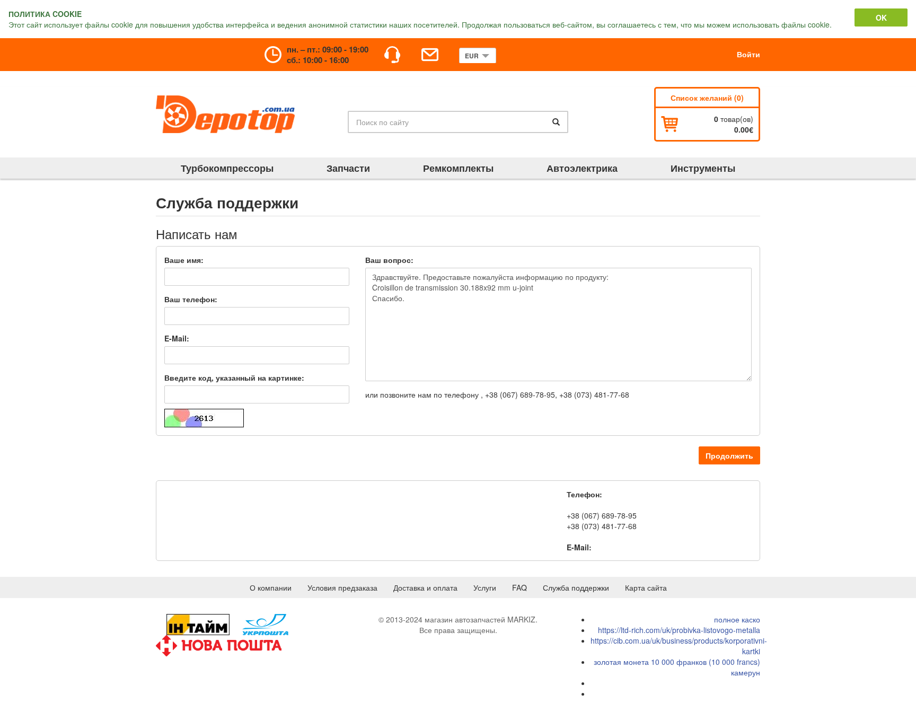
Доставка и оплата (425, 587)
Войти (748, 54)
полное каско (737, 619)
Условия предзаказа (342, 587)
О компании (271, 587)
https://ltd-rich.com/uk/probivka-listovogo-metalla (679, 630)
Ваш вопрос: (389, 259)
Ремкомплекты (458, 168)
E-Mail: (176, 338)
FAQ (519, 587)
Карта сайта (646, 587)
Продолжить (729, 455)
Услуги (484, 587)
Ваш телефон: (190, 299)
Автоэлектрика (582, 168)
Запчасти (348, 168)
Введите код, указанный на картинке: (234, 377)
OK (881, 17)
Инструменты (703, 168)
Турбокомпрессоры (227, 168)
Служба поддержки (576, 587)
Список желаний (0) (707, 97)
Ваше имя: (184, 259)
